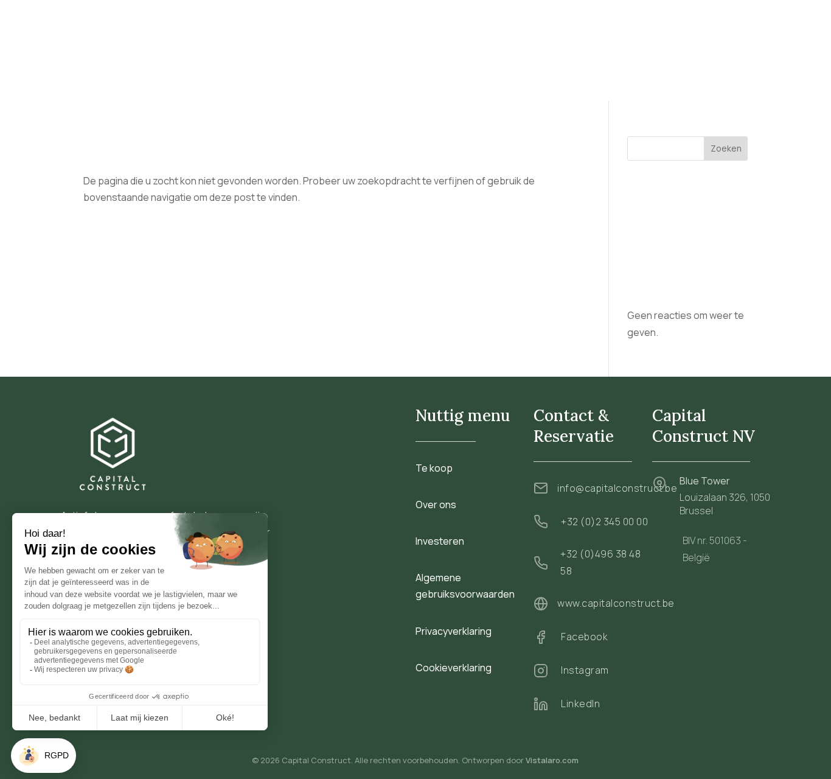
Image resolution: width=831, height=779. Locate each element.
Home (307, 46)
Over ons (401, 46)
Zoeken (726, 148)
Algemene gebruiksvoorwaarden (465, 586)
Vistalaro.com (552, 760)
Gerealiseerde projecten (485, 46)
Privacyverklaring (453, 631)
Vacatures (704, 46)
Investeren (573, 46)
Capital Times (639, 46)
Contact (671, 86)
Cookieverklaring (453, 667)
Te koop (351, 46)
